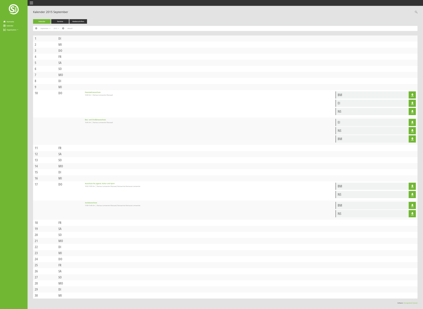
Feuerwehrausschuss (93, 92)
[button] (14, 30)
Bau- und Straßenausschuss (95, 120)
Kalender (10, 26)
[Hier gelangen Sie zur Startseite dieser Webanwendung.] (14, 9)
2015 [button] (56, 28)
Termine (60, 21)
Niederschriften (78, 21)
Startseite (10, 22)
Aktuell (69, 28)
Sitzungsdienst (410, 303)
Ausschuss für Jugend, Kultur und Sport (100, 183)
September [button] (44, 28)
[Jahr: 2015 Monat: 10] (63, 28)
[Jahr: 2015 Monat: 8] (36, 28)
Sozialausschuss (91, 203)
